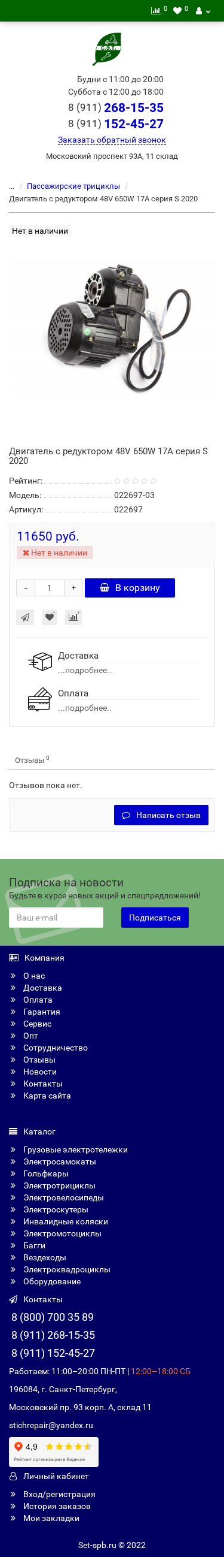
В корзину (137, 587)
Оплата (37, 999)
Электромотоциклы (62, 1233)
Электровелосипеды (63, 1197)
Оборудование (51, 1281)
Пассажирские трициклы (73, 186)
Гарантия (41, 1011)
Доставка (42, 987)
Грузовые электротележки (75, 1149)
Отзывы (32, 760)
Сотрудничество (55, 1047)
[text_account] (203, 11)
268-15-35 (116, 108)
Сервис (36, 1023)
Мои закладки (50, 1518)
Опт (30, 1035)
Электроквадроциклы (66, 1269)
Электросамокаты (59, 1161)
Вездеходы (44, 1257)
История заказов (56, 1506)
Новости (39, 1071)
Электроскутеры (55, 1209)
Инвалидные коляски (65, 1221)
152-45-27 (116, 124)
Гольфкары (45, 1173)
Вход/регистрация (59, 1494)
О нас (33, 975)
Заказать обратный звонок (112, 139)
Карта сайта (46, 1095)
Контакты (42, 1083)
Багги (33, 1245)
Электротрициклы (59, 1185)
